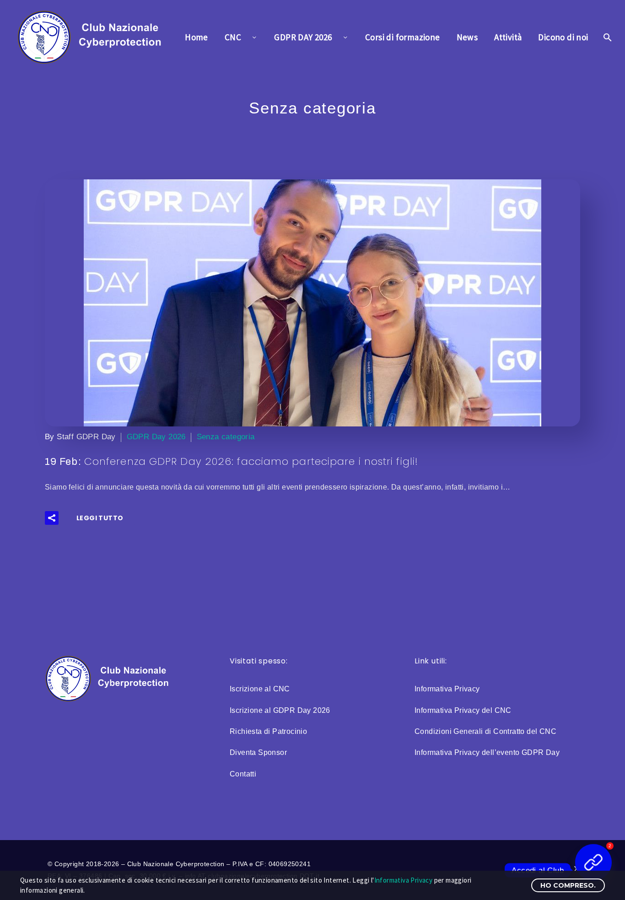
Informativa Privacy (447, 689)
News (467, 37)
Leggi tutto (99, 518)
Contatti (243, 774)
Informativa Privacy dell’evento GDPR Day (487, 752)
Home (196, 37)
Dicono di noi (563, 37)
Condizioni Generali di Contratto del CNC (485, 731)
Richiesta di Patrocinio (268, 731)
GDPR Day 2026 (156, 436)
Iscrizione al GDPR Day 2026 (280, 710)
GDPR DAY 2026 (303, 37)
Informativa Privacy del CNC (463, 710)
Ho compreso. (568, 885)
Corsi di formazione (402, 37)
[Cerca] (607, 37)
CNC (233, 37)
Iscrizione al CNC (260, 689)
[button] (52, 518)
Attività (508, 37)
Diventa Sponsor (258, 752)
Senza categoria (226, 436)
